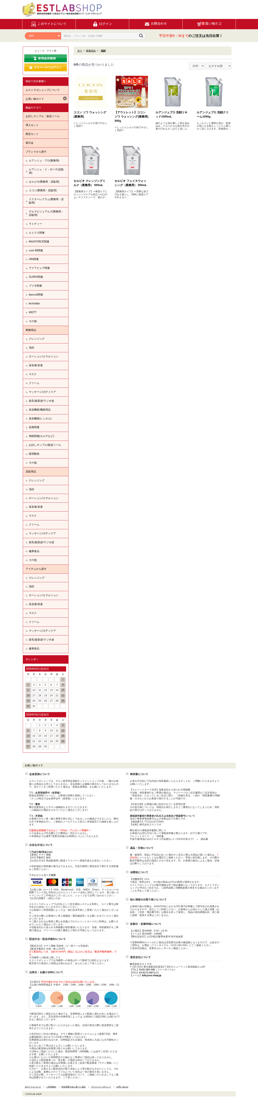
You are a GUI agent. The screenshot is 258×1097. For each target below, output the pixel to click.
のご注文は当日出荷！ (191, 36)
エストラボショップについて (43, 90)
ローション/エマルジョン (43, 356)
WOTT (32, 312)
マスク (33, 374)
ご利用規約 (51, 1087)
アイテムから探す (36, 568)
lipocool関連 (36, 294)
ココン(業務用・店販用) (43, 190)
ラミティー (35, 223)
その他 (33, 321)
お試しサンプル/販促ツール (45, 444)
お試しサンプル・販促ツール (43, 116)
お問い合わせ (122, 1087)
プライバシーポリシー (101, 1087)
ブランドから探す (36, 151)
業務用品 (31, 330)
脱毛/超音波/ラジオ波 (41, 400)
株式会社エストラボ (141, 964)
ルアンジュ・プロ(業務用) (44, 160)
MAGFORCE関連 (39, 241)
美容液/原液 (36, 365)
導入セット (32, 125)
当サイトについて (33, 1087)
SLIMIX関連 (36, 276)
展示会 (29, 142)
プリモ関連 (35, 285)
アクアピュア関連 (39, 267)
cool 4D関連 (36, 250)
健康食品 (34, 551)
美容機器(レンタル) (40, 418)
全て (79, 50)
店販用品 (31, 471)
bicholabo (34, 303)
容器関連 (34, 427)
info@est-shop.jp (151, 975)
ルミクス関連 (37, 232)
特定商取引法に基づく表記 (73, 1087)
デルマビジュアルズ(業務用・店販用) (46, 213)
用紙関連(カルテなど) (41, 436)
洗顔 (31, 347)
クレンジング (37, 338)
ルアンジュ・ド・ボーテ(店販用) (46, 171)
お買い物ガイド (35, 98)
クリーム (34, 383)
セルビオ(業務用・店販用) (44, 181)
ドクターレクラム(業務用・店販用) (46, 201)
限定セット (32, 133)
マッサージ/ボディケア (42, 391)
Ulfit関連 (34, 259)
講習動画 (34, 453)
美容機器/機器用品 (40, 409)
